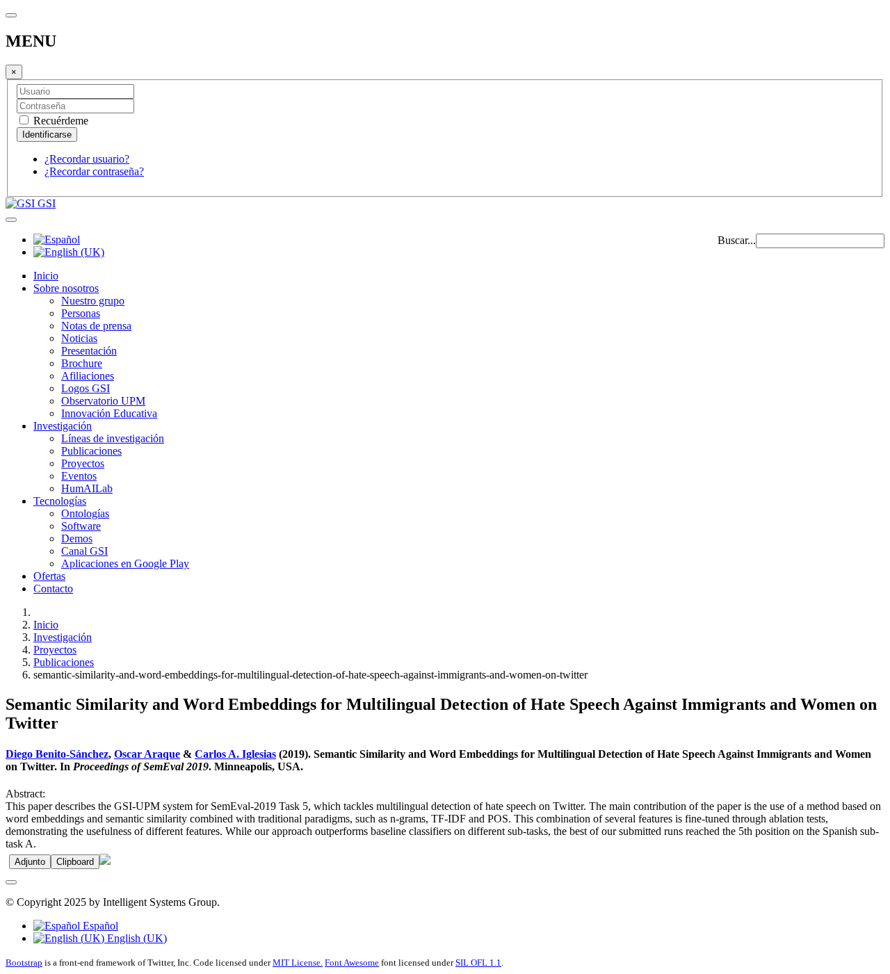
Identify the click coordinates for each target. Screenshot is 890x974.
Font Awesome (352, 962)
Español (99, 926)
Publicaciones (91, 451)
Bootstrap (24, 962)
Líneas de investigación (112, 438)
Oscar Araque (147, 754)
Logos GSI (85, 388)
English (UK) (135, 938)
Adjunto (30, 862)
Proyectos (82, 463)
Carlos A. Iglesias (235, 754)
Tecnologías (59, 501)
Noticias (79, 338)
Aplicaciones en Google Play (125, 563)
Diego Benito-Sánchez (57, 754)
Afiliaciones (87, 376)
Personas (80, 313)
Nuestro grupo (92, 301)
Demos (76, 538)
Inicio (45, 276)
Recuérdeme (59, 121)
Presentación (89, 351)
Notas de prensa (96, 326)
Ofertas (49, 576)
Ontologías (85, 513)
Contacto (53, 588)
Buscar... (737, 240)
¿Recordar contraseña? (94, 171)
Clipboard (75, 862)
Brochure (81, 363)
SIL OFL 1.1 (478, 962)
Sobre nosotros (66, 288)
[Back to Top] (11, 882)
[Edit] (105, 861)
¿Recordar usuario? (86, 159)
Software (81, 526)
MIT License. (298, 962)
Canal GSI (84, 551)
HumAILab (87, 488)
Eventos (79, 476)
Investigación (62, 426)
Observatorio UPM (103, 401)
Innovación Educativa (109, 413)
